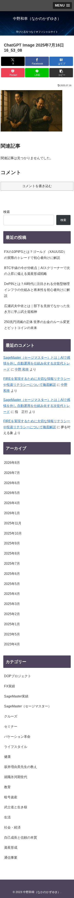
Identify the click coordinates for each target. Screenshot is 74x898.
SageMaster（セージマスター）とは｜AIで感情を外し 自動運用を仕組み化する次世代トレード (36, 363)
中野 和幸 (22, 369)
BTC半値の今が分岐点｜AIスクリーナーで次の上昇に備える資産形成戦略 (37, 271)
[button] (61, 72)
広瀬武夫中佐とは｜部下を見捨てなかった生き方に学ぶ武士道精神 (37, 309)
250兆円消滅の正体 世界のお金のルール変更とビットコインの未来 (37, 325)
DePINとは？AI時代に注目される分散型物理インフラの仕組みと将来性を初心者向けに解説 (37, 290)
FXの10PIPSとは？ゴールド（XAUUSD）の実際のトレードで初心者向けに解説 (35, 254)
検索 (6, 212)
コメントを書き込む (37, 186)
